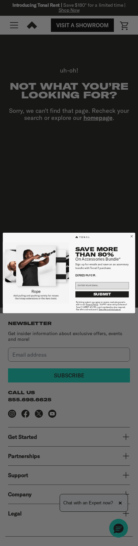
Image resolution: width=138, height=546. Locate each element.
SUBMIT (102, 294)
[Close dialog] (131, 236)
